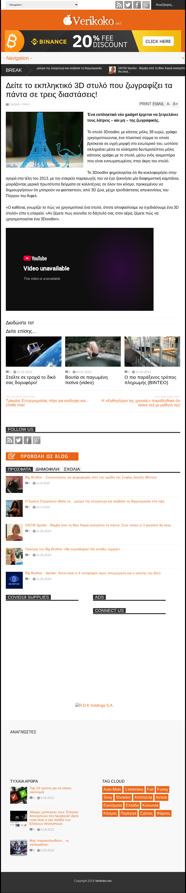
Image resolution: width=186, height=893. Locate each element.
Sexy (107, 797)
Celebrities (134, 789)
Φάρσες (163, 813)
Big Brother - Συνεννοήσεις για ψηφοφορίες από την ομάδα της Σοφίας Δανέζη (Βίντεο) (91, 477)
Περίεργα (128, 813)
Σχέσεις (146, 813)
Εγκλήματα (112, 805)
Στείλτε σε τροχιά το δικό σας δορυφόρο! (31, 380)
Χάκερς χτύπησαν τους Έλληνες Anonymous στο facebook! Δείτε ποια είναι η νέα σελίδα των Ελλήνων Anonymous (54, 818)
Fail (150, 789)
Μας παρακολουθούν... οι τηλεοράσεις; (49, 842)
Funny (162, 789)
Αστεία (161, 797)
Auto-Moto (112, 789)
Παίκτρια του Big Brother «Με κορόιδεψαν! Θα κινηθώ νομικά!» (72, 549)
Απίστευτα (143, 797)
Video (26, 104)
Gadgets (14, 104)
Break (14, 70)
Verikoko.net (103, 881)
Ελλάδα (132, 805)
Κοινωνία (150, 805)
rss (119, 5)
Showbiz (123, 797)
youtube (146, 5)
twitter (128, 5)
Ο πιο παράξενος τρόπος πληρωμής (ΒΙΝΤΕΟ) (150, 380)
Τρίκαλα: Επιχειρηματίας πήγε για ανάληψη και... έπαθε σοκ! (47, 403)
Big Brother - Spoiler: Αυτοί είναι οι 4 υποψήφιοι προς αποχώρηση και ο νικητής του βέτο (93, 573)
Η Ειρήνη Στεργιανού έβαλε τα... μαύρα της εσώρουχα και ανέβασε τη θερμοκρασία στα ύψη (94, 501)
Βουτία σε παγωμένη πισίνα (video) (86, 380)
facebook (137, 5)
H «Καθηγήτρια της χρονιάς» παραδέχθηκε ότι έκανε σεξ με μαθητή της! (140, 403)
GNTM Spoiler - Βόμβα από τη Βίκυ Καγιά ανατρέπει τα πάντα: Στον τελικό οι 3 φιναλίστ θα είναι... (99, 525)
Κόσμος (110, 813)
